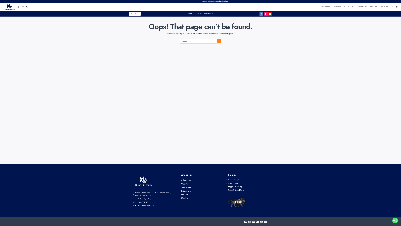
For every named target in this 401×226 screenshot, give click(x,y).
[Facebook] (261, 14)
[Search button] (219, 41)
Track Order (135, 14)
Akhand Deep (325, 7)
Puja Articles (362, 7)
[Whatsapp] (395, 220)
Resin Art (373, 7)
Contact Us (208, 14)
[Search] (18, 7)
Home (190, 14)
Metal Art (384, 7)
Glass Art (337, 7)
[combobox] (198, 41)
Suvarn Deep (348, 7)
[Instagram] (266, 14)
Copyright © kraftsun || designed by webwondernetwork (151, 222)
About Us (198, 14)
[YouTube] (270, 14)
